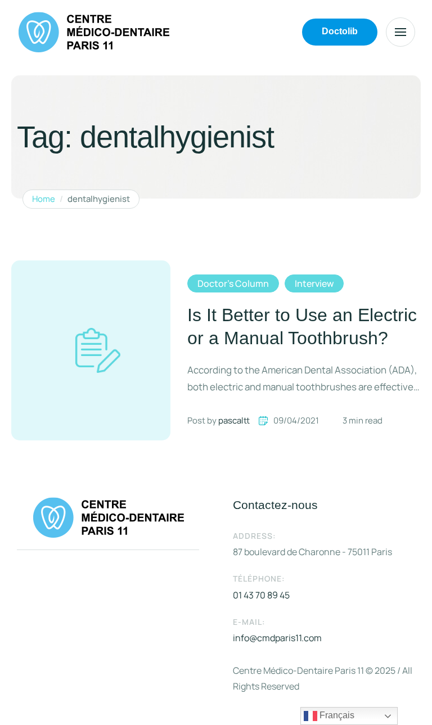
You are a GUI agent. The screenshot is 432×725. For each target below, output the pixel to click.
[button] (339, 32)
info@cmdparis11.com (277, 638)
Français (335, 715)
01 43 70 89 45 (261, 595)
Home (43, 199)
